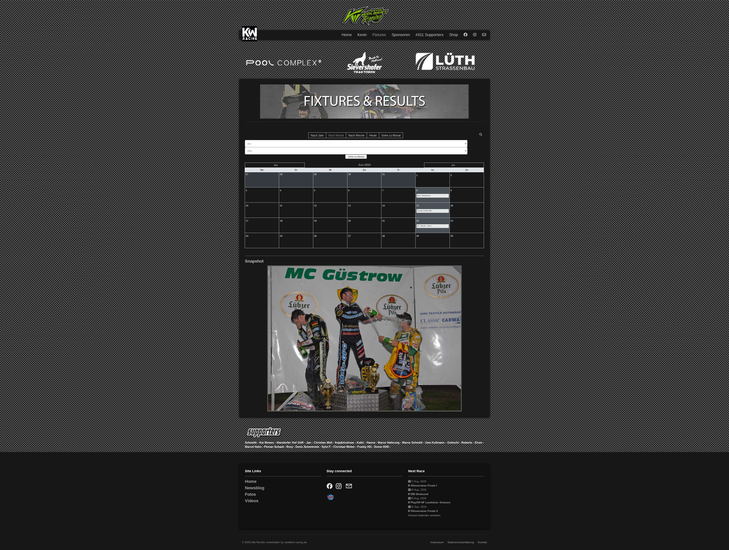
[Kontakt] (349, 486)
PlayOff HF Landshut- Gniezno (430, 502)
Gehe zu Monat (391, 135)
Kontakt (482, 542)
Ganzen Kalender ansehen (424, 515)
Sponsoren (401, 35)
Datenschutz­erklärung (461, 542)
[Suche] (480, 134)
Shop (453, 35)
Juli (453, 165)
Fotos (250, 494)
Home (347, 35)
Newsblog (254, 488)
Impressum (437, 542)
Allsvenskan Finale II (424, 510)
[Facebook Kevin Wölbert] (330, 486)
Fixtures (379, 35)
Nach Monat (336, 135)
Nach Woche (356, 135)
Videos (251, 501)
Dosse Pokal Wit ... (425, 211)
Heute (373, 135)
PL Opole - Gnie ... (425, 226)
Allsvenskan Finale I (424, 485)
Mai (276, 165)
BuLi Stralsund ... (424, 195)
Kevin (362, 35)
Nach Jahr (317, 135)
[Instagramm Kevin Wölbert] (339, 486)
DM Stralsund (419, 494)
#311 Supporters (429, 35)
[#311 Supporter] (364, 432)
